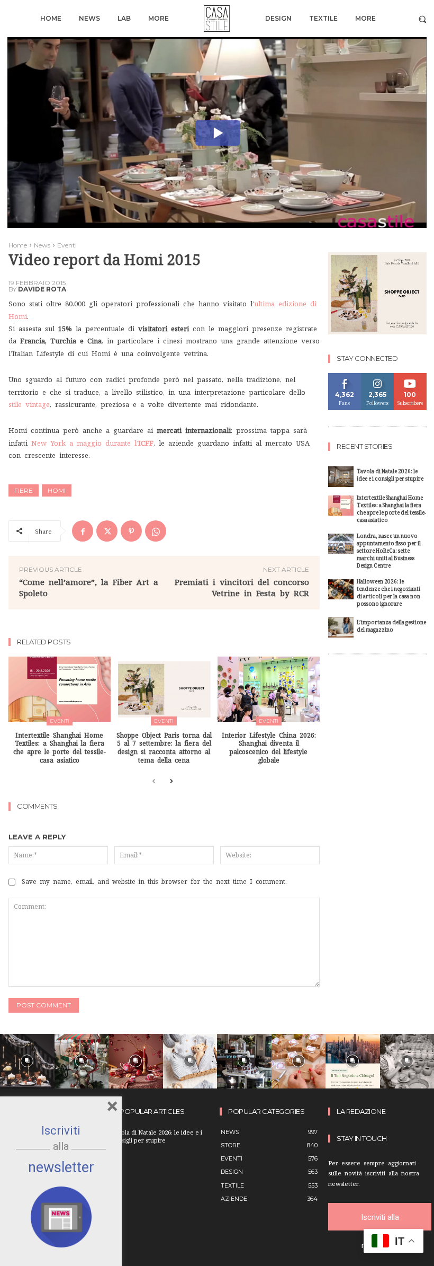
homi (57, 490)
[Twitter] (106, 531)
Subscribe (410, 377)
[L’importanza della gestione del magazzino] (341, 627)
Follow (377, 377)
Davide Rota (42, 289)
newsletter (61, 1167)
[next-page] (170, 782)
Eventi (67, 245)
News (42, 245)
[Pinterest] (131, 531)
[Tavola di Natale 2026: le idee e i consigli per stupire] (341, 476)
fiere (23, 490)
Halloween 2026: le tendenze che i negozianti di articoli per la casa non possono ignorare (388, 593)
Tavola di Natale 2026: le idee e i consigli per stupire (390, 476)
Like (345, 377)
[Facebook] (82, 531)
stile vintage (29, 404)
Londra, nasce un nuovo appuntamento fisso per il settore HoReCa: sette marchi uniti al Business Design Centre (389, 552)
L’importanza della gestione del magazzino (391, 627)
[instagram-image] (27, 1061)
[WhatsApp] (155, 531)
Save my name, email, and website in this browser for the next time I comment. (154, 882)
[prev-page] (153, 782)
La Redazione (361, 1112)
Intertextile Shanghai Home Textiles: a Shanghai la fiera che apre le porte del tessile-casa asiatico (391, 510)
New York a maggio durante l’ (92, 443)
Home (17, 245)
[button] (422, 18)
